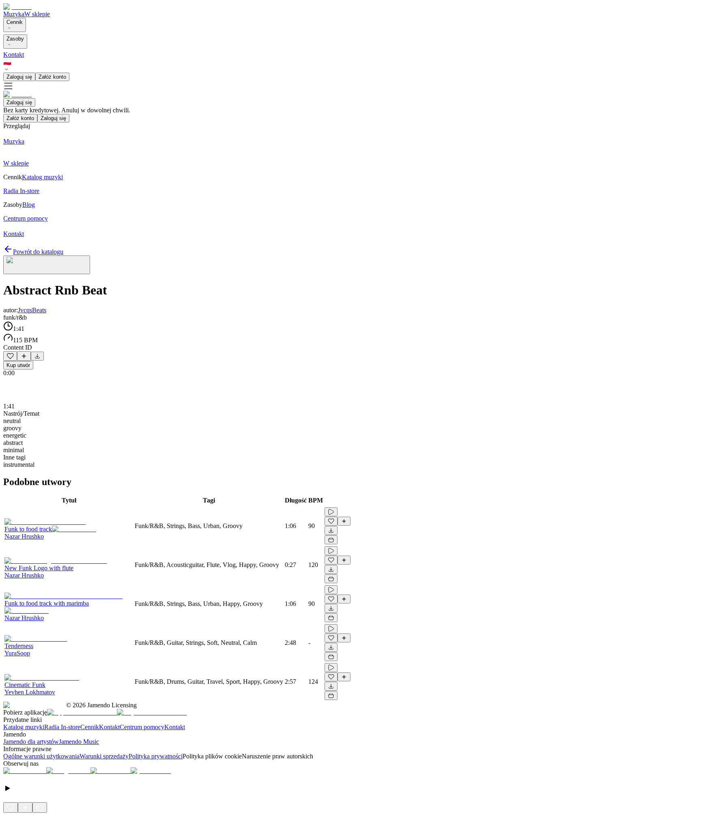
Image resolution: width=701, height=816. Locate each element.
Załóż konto (52, 77)
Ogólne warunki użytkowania (41, 756)
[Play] (46, 265)
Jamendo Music (79, 741)
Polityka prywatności (156, 756)
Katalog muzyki (23, 727)
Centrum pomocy (142, 727)
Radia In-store (62, 727)
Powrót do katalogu (38, 251)
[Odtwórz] (331, 511)
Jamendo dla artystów (31, 741)
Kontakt (13, 54)
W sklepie (37, 14)
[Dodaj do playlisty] (24, 356)
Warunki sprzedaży (104, 756)
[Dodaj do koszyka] (331, 539)
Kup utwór (18, 365)
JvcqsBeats (32, 310)
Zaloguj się (19, 77)
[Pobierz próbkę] (37, 356)
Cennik (14, 22)
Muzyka (13, 14)
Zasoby (15, 39)
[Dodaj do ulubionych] (10, 356)
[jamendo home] (17, 6)
